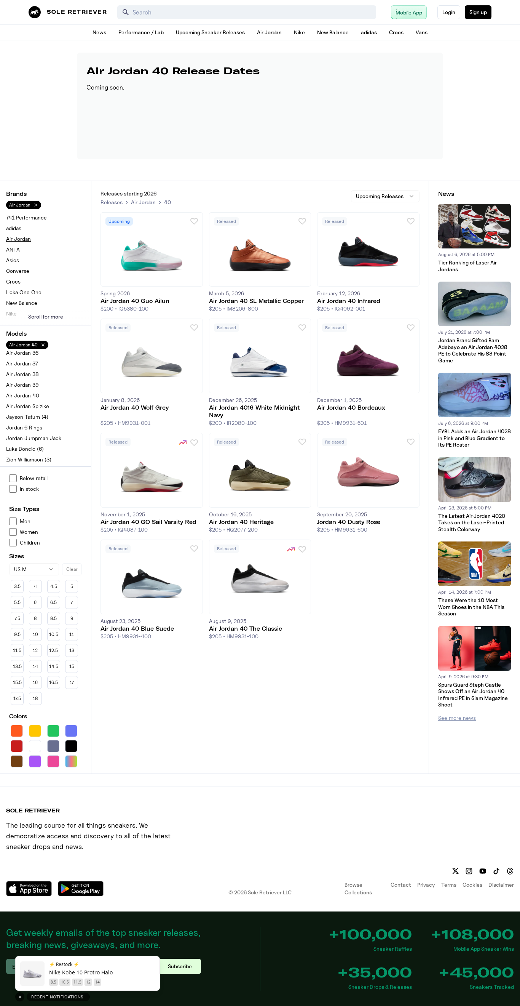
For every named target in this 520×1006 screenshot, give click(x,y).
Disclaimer (501, 884)
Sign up (478, 12)
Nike (299, 32)
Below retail (34, 478)
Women (29, 532)
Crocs (396, 32)
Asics (12, 260)
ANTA (13, 249)
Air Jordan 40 (22, 395)
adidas (369, 32)
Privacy (426, 884)
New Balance (333, 32)
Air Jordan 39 (22, 384)
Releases (111, 202)
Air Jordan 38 (22, 374)
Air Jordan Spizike (27, 406)
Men (25, 521)
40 (167, 202)
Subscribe (180, 966)
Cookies (472, 884)
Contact (401, 884)
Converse (17, 271)
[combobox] (34, 569)
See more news (457, 717)
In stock (29, 488)
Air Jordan (269, 32)
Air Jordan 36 (22, 352)
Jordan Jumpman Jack (33, 438)
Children (30, 542)
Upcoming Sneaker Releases (210, 32)
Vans (421, 32)
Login (448, 12)
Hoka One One (23, 292)
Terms (448, 884)
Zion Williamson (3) (28, 459)
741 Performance (26, 217)
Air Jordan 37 (22, 363)
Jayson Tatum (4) (27, 416)
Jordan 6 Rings (24, 427)
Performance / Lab (141, 32)
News (99, 32)
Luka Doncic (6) (25, 448)
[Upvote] (194, 221)
